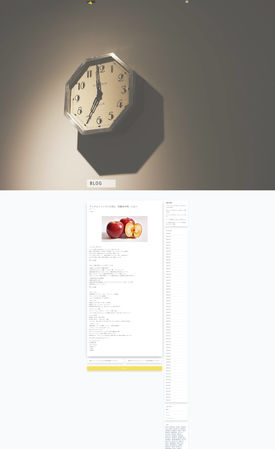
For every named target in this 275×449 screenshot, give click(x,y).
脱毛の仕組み (173, 444)
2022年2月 (168, 368)
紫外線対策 (174, 432)
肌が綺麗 (174, 436)
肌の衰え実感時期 (176, 439)
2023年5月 (168, 324)
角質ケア (178, 446)
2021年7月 (168, 388)
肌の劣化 (168, 437)
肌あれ (179, 434)
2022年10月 (168, 344)
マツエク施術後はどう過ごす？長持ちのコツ (176, 219)
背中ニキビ (180, 443)
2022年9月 (168, 347)
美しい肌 (168, 434)
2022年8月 (168, 350)
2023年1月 (168, 335)
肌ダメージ (175, 441)
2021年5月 (168, 394)
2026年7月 (168, 236)
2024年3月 (168, 294)
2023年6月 (168, 321)
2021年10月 (168, 379)
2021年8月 (168, 385)
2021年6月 (168, 391)
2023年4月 (168, 327)
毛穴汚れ (172, 427)
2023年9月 (168, 312)
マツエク (168, 415)
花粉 (173, 446)
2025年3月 (168, 265)
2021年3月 (168, 400)
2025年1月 (168, 271)
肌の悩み (174, 437)
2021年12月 (168, 373)
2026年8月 (168, 233)
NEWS (167, 409)
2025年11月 (168, 254)
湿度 (170, 428)
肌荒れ (181, 441)
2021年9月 (168, 382)
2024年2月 (168, 297)
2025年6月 (168, 257)
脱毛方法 (168, 446)
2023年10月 (168, 309)
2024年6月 (168, 286)
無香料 (183, 428)
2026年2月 (168, 245)
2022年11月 (168, 341)
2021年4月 (168, 397)
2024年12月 (168, 274)
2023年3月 (168, 330)
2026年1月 (168, 248)
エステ (91, 211)
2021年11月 (168, 376)
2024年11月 (168, 277)
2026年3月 (168, 242)
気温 (177, 427)
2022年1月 (168, 370)
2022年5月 (168, 359)
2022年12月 (168, 338)
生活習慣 (168, 430)
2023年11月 (168, 306)
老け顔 (174, 434)
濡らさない (176, 428)
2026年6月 (168, 239)
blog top (124, 368)
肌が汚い (168, 436)
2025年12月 (168, 251)
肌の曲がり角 (181, 437)
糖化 (184, 430)
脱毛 (167, 444)
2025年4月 (168, 262)
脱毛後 (180, 444)
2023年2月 (168, 332)
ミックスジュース (170, 418)
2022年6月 (168, 356)
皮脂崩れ (174, 430)
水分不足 (183, 427)
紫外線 (168, 432)
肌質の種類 (173, 443)
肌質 (167, 443)
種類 (179, 430)
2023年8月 (168, 315)
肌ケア (184, 439)
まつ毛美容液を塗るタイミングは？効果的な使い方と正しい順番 (176, 223)
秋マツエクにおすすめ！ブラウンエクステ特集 (176, 215)
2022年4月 (168, 362)
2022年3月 (168, 365)
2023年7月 (168, 318)
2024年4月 (168, 292)
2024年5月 (168, 289)
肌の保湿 (180, 436)
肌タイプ (168, 441)
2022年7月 (168, 353)
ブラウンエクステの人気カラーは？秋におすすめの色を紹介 (176, 206)
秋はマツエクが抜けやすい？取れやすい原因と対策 (176, 211)
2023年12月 (168, 303)
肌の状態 (168, 439)
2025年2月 (168, 268)
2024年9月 (168, 283)
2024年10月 (168, 280)
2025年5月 (168, 259)
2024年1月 (168, 300)
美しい (180, 432)
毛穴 (167, 427)
